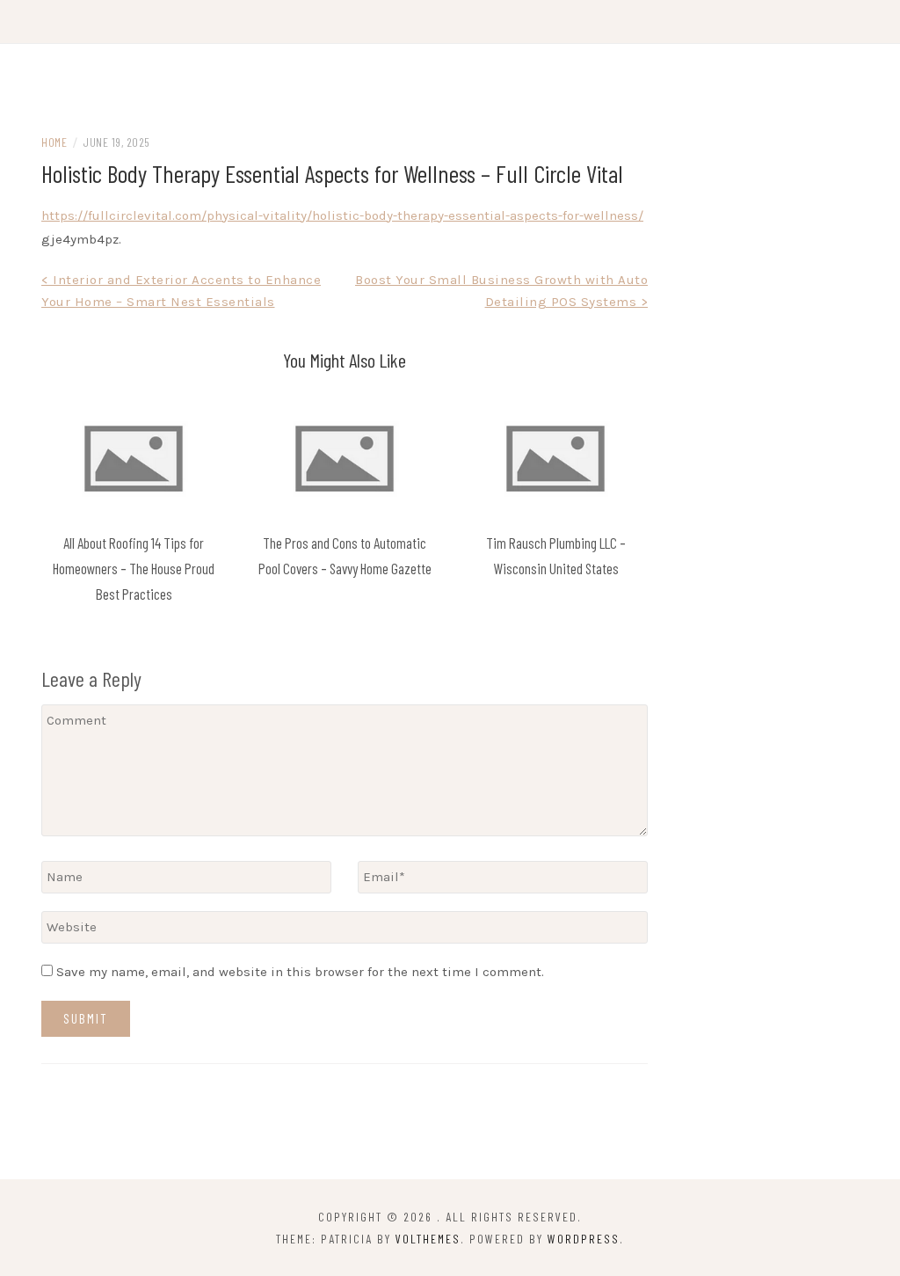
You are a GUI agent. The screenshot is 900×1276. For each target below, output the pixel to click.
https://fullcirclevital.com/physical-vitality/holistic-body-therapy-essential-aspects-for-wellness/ (342, 215)
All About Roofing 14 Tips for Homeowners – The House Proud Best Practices (133, 568)
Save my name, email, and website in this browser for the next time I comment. (300, 972)
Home (54, 142)
